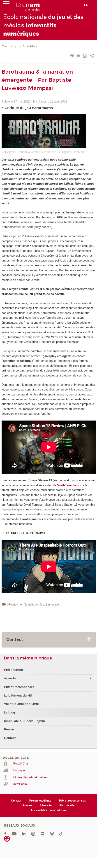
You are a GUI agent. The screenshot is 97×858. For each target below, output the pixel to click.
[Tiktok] (60, 833)
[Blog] (42, 833)
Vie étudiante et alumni (21, 704)
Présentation (13, 670)
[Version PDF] (85, 56)
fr (86, 5)
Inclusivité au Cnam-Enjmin (24, 721)
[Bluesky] (52, 833)
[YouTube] (14, 833)
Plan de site (67, 805)
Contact (10, 738)
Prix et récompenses (19, 687)
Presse (9, 729)
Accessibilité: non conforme (48, 810)
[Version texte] (78, 56)
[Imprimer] (72, 56)
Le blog (31, 46)
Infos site (46, 805)
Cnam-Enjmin (12, 46)
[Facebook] (5, 833)
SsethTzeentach (68, 485)
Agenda (10, 678)
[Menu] (6, 5)
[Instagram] (33, 833)
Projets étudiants (40, 800)
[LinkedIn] (24, 833)
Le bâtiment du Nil (18, 695)
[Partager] (92, 56)
